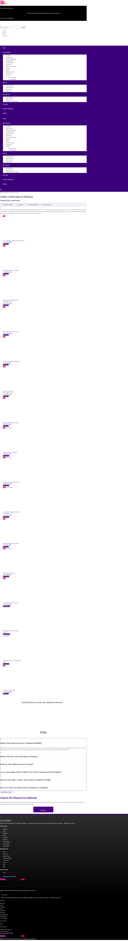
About (4, 30)
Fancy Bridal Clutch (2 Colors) (10, 603)
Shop (4, 32)
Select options (6, 606)
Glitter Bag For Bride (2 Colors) (11, 630)
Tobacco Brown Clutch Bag (10, 452)
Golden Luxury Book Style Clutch (11, 482)
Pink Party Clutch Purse (9, 690)
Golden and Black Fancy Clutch (11, 543)
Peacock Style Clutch (8, 391)
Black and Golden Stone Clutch (11, 422)
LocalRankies (32, 890)
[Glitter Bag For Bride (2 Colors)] (45, 618)
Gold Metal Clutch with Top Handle (12, 660)
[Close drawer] (0, 5)
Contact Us (6, 36)
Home (1, 192)
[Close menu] (0, 1)
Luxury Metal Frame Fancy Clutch (11, 512)
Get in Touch (3, 926)
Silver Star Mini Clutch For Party (11, 331)
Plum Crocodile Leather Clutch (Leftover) (13, 240)
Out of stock (6, 455)
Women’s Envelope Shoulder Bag (11, 361)
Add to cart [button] (6, 244)
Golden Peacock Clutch (9, 573)
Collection (6, 192)
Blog (4, 34)
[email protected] (10, 872)
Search (23, 27)
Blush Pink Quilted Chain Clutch (11, 270)
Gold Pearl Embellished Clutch (10, 300)
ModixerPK (19, 890)
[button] (1, 40)
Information (3, 921)
